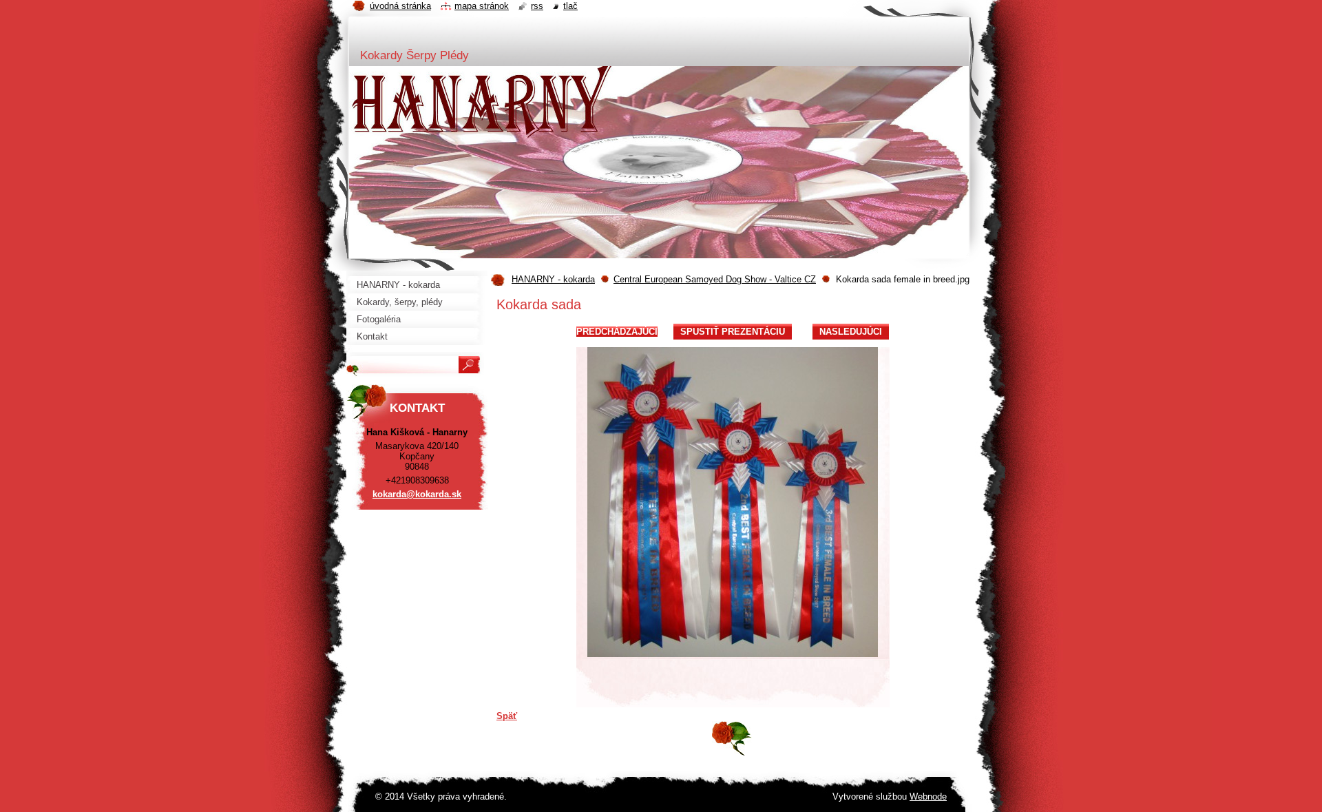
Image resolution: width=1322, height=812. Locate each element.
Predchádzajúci (617, 331)
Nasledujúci (850, 331)
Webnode (928, 796)
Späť (506, 716)
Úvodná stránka (400, 6)
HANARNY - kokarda (553, 279)
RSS (537, 6)
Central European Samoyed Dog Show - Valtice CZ (714, 279)
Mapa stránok (481, 6)
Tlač (570, 6)
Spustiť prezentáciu (732, 331)
